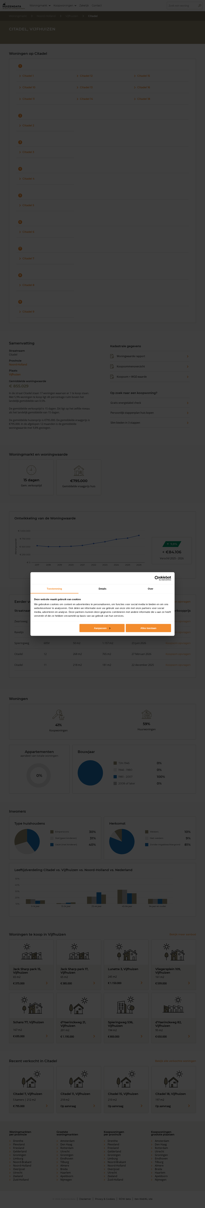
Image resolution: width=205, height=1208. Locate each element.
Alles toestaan (148, 628)
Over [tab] (150, 588)
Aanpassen (100, 628)
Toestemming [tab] (54, 588)
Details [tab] (103, 588)
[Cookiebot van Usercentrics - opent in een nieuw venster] (157, 578)
